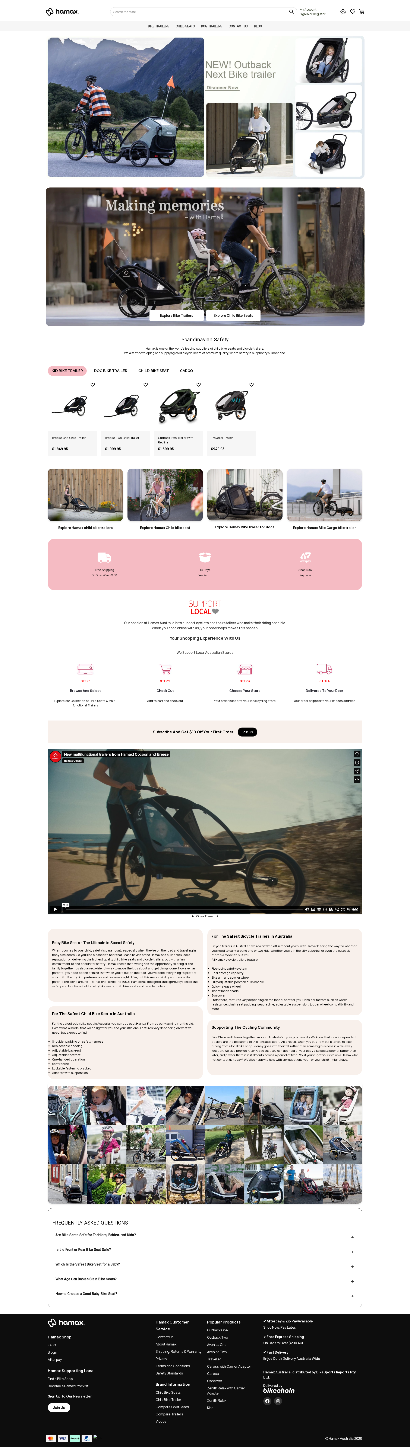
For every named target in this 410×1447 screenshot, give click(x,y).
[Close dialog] (249, 688)
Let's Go (235, 752)
